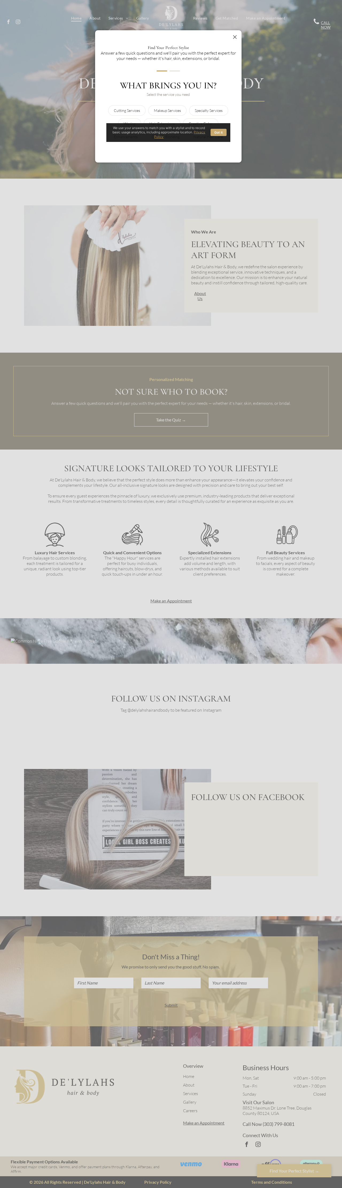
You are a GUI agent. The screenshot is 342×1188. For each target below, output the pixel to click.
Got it (218, 132)
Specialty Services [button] (209, 110)
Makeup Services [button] (167, 110)
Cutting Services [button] (127, 110)
